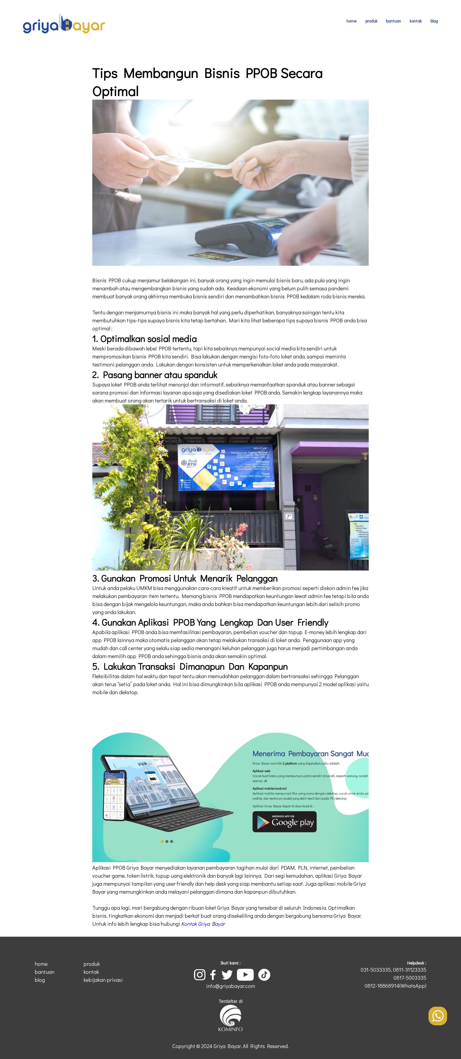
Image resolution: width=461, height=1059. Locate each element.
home (352, 21)
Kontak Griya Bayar (203, 923)
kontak (416, 21)
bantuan (393, 21)
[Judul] (437, 1023)
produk (371, 21)
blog (434, 21)
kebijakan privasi (103, 979)
